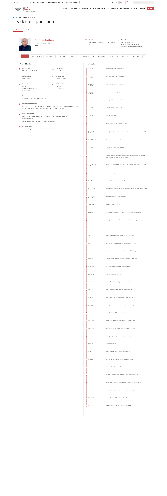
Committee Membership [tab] (131, 56)
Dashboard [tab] (50, 56)
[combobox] (26, 2)
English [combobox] (16, 2)
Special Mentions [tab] (88, 56)
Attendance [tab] (63, 56)
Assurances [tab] (114, 56)
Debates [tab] (74, 56)
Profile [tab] (25, 56)
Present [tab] (18, 29)
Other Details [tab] (37, 56)
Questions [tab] (101, 56)
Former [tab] (28, 29)
